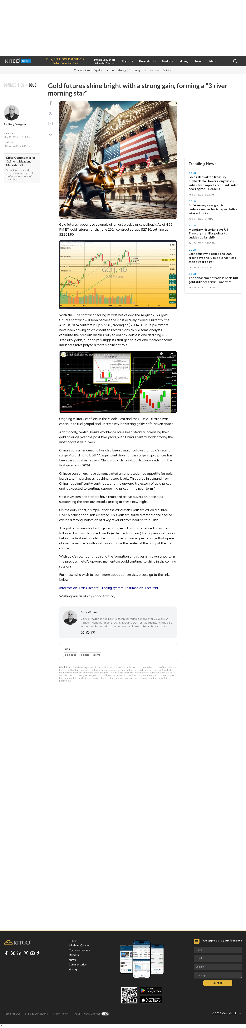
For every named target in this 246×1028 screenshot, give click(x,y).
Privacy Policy (59, 1013)
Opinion (167, 70)
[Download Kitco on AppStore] (151, 999)
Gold (192, 173)
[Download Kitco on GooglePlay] (151, 990)
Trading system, (112, 588)
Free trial (152, 588)
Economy (134, 70)
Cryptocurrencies (103, 70)
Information (68, 588)
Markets (74, 955)
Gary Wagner (17, 124)
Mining (122, 70)
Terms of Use (12, 1013)
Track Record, (88, 588)
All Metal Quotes (79, 945)
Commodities (82, 70)
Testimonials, (134, 588)
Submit (217, 983)
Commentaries (78, 964)
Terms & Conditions (35, 1013)
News (72, 959)
